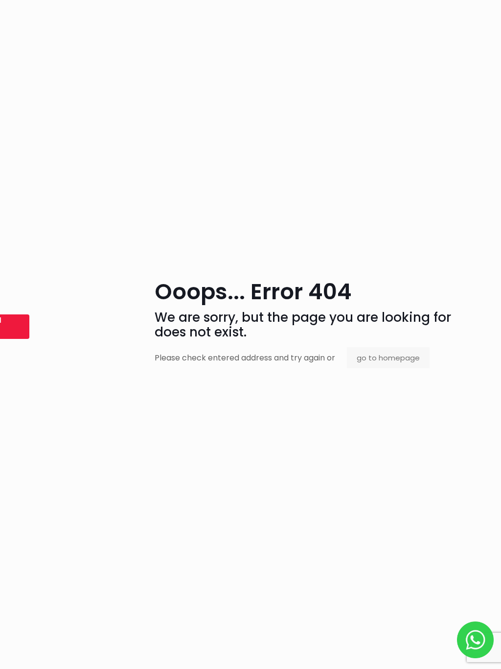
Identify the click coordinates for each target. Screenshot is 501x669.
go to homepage (388, 358)
